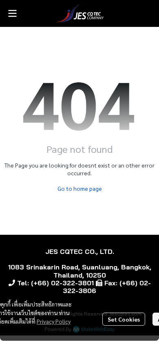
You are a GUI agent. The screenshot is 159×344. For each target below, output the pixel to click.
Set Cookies (124, 319)
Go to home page (79, 188)
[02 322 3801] (12, 283)
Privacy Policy (54, 321)
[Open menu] (12, 13)
